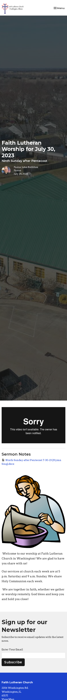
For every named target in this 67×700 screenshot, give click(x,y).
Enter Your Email (12, 649)
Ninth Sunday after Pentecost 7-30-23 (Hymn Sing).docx (31, 462)
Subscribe (13, 662)
